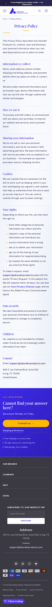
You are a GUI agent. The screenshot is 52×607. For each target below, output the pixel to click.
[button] (39, 11)
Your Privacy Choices (23, 286)
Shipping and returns (13, 430)
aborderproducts (16, 585)
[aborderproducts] (18, 11)
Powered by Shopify (32, 585)
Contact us (26, 423)
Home (5, 19)
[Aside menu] (5, 11)
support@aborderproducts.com (21, 275)
